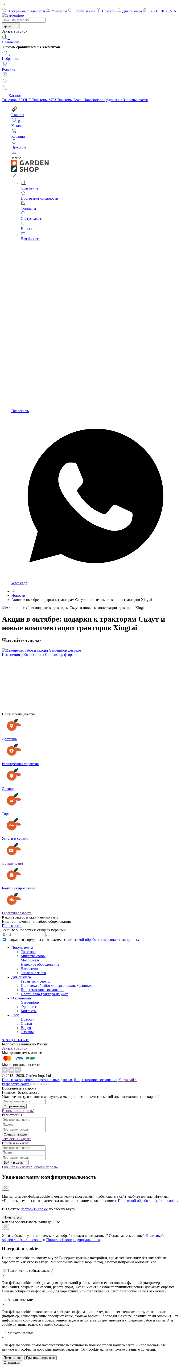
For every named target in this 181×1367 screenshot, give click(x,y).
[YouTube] (11, 1071)
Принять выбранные (40, 1357)
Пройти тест (12, 926)
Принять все (12, 1217)
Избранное (10, 56)
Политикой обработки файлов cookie (147, 1201)
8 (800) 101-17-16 (162, 11)
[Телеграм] (5, 1071)
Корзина (8, 69)
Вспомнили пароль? (18, 1111)
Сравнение (11, 40)
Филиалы (60, 11)
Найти (8, 27)
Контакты (29, 1011)
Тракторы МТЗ (44, 100)
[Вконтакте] (18, 1071)
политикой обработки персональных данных (103, 940)
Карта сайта (127, 1080)
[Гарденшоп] (13, 591)
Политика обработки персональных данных (56, 985)
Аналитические (20, 1300)
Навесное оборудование (103, 100)
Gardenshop (30, 1002)
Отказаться (12, 1362)
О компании (21, 998)
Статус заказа (85, 11)
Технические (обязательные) (30, 1270)
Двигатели (29, 969)
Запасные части (135, 100)
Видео (26, 1028)
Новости (109, 11)
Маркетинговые (20, 1333)
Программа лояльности (27, 11)
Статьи (26, 1023)
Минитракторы (33, 956)
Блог (15, 1015)
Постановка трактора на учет (44, 994)
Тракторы (28, 952)
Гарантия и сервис (35, 981)
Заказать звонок (14, 1048)
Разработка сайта (16, 1084)
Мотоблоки (30, 960)
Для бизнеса (132, 11)
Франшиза (29, 1007)
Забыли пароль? (45, 1167)
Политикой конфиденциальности (73, 1240)
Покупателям (22, 947)
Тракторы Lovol (70, 100)
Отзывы (27, 1032)
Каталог (14, 96)
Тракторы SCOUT (17, 100)
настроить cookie (34, 1209)
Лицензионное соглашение (42, 990)
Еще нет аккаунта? (17, 1167)
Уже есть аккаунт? (16, 1139)
